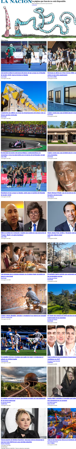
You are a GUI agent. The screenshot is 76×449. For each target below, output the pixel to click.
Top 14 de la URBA (52, 76)
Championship (4, 361)
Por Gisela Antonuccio (53, 441)
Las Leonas (4, 76)
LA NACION (34, 5)
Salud (49, 236)
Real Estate (3, 116)
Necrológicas (51, 196)
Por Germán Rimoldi (6, 402)
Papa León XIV (51, 403)
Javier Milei (3, 156)
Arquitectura (4, 403)
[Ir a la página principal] (16, 2)
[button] (24, 56)
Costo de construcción (6, 317)
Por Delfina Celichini (52, 402)
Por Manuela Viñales (52, 278)
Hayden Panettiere (5, 443)
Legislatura (50, 362)
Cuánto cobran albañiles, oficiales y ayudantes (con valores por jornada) (23, 315)
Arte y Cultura (51, 443)
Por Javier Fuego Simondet (54, 361)
